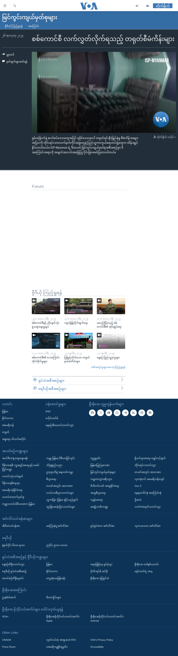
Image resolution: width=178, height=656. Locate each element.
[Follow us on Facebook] (92, 412)
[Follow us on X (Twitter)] (100, 412)
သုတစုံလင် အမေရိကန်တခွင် (149, 479)
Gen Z (138, 485)
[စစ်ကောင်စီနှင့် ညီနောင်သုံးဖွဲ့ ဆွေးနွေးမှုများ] (46, 306)
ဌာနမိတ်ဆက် (9, 597)
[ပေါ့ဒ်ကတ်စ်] (141, 412)
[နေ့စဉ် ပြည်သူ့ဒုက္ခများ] (111, 341)
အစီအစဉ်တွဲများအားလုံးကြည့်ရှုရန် (108, 367)
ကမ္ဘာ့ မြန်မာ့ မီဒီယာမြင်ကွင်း (60, 458)
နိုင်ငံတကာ (7, 418)
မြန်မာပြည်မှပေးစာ (100, 465)
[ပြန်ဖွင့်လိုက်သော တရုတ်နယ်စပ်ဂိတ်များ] (78, 341)
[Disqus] (79, 233)
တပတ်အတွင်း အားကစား (59, 485)
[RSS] (133, 412)
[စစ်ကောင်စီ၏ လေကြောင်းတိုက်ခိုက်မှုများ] (46, 341)
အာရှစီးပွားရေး (98, 492)
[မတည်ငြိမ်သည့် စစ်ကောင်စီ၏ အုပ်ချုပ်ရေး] (111, 306)
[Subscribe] (150, 412)
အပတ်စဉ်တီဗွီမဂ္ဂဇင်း (13, 578)
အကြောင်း (33, 26)
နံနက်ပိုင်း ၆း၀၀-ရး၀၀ (13, 545)
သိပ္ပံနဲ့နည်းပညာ (54, 465)
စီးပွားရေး (51, 479)
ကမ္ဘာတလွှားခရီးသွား (101, 479)
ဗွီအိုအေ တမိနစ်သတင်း (147, 564)
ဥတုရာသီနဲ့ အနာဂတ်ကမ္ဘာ (59, 472)
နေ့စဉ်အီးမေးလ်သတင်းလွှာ (60, 425)
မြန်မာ (5, 411)
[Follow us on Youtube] (109, 412)
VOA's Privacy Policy (101, 639)
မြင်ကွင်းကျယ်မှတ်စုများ (103, 472)
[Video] (148, 6)
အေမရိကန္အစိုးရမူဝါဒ (57, 646)
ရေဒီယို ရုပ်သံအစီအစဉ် (14, 571)
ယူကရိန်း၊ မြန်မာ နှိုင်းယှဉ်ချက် (62, 499)
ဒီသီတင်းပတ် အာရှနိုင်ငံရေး (104, 485)
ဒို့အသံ (138, 499)
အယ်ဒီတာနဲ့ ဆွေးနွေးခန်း (15, 458)
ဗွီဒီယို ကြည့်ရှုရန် (14, 26)
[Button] (8, 55)
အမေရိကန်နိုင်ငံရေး (12, 490)
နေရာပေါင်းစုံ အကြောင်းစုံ (148, 492)
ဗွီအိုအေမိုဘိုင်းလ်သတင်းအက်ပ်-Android (107, 618)
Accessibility (97, 646)
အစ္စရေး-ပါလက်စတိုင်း (14, 439)
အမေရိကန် (8, 425)
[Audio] (137, 6)
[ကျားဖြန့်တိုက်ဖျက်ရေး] (78, 306)
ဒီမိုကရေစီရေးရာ (11, 483)
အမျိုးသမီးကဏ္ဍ (99, 506)
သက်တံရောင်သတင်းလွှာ (148, 506)
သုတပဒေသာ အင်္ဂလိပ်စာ (147, 525)
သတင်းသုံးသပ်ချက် (12, 476)
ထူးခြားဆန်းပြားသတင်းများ (60, 506)
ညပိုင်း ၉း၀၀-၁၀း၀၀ (56, 545)
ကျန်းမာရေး (96, 499)
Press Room (9, 646)
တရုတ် (5, 432)
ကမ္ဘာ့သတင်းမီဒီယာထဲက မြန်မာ (18, 504)
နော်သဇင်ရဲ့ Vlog (143, 571)
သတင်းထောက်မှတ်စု (13, 497)
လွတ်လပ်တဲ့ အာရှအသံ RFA (61, 639)
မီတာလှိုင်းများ (53, 597)
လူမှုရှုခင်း (95, 458)
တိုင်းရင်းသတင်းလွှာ (145, 465)
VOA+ (5, 616)
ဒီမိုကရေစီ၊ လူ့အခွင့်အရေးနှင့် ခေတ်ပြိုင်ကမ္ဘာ (20, 467)
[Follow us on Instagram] (117, 412)
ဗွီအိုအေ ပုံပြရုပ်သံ (99, 578)
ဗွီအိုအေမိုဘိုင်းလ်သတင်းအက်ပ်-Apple (63, 618)
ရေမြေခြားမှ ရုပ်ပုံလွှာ (101, 564)
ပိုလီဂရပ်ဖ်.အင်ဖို (99, 571)
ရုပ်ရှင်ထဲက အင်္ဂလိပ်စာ (102, 525)
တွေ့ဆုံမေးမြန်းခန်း (56, 578)
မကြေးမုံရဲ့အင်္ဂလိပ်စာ (57, 525)
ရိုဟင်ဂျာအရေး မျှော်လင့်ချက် (150, 458)
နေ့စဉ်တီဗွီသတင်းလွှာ (13, 564)
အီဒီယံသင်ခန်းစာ (11, 525)
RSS (48, 411)
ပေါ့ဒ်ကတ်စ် (52, 418)
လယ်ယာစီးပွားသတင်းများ (60, 492)
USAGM (6, 639)
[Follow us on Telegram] (125, 412)
